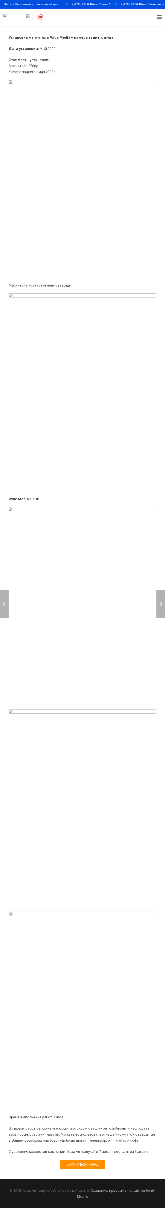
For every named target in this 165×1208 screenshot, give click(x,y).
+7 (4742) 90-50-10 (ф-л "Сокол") (90, 4)
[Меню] (159, 17)
